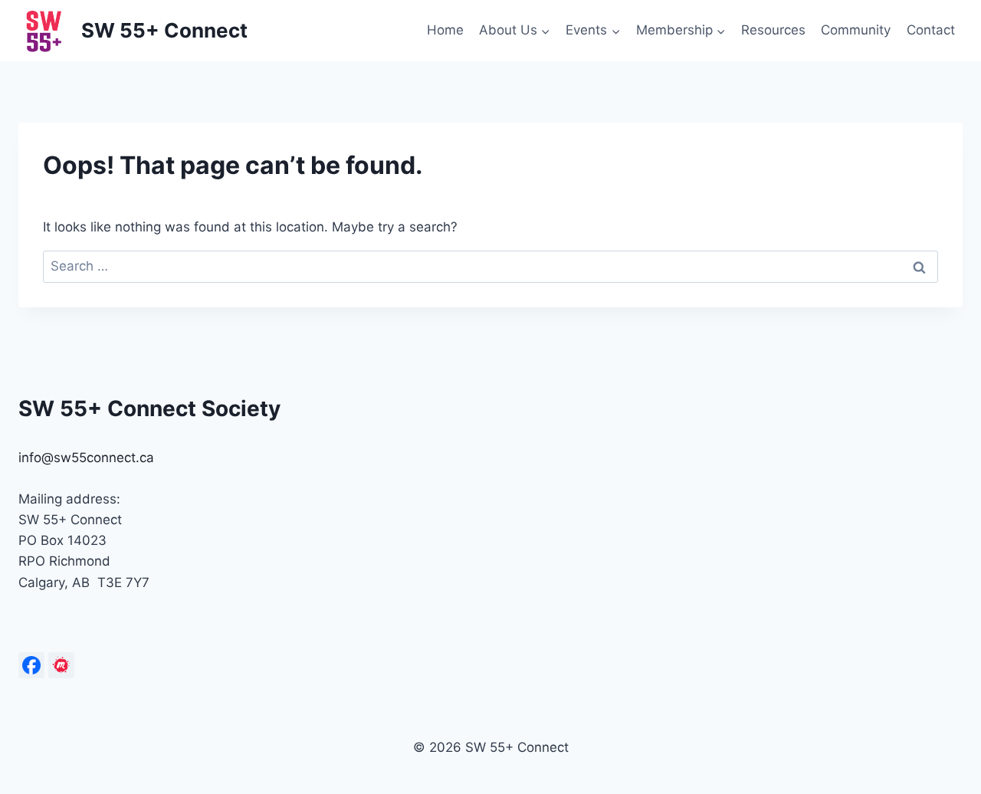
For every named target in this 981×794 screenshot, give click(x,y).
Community (856, 30)
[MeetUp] (61, 665)
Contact (931, 30)
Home (445, 30)
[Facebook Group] (31, 665)
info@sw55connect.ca (86, 457)
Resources (773, 30)
